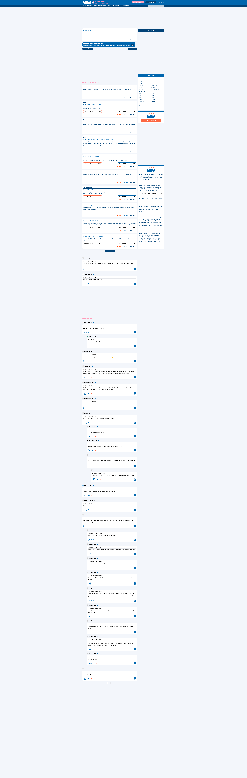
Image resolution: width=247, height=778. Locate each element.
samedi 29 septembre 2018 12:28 (89, 261)
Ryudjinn (91, 544)
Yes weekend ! (87, 187)
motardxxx (87, 515)
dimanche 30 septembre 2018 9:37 (95, 561)
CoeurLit (91, 426)
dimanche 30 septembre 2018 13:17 (99, 473)
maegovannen (87, 382)
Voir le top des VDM (151, 120)
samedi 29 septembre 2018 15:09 (89, 416)
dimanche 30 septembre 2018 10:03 (95, 624)
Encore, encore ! (110, 250)
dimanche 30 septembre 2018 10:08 (95, 639)
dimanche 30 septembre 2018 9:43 (95, 575)
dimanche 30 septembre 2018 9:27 (95, 533)
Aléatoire (89, 5)
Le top (109, 5)
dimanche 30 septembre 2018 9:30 (95, 547)
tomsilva (86, 258)
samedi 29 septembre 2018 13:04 (89, 385)
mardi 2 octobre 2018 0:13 (93, 339)
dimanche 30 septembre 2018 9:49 (95, 591)
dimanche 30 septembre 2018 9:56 (95, 608)
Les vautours (87, 120)
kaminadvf (91, 455)
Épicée (95, 5)
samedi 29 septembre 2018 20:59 (90, 672)
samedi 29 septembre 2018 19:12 (89, 518)
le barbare (86, 485)
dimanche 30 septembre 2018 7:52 (95, 444)
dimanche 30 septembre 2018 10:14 (95, 657)
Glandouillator (87, 398)
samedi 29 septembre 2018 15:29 (89, 489)
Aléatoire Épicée (102, 5)
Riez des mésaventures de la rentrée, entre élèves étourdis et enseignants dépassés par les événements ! (108, 44)
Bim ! (84, 137)
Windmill (86, 274)
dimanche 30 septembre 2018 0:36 (95, 430)
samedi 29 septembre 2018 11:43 (89, 277)
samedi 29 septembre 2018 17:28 (89, 503)
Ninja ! (85, 102)
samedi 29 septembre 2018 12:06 (89, 354)
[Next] (112, 683)
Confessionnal (116, 5)
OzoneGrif (91, 440)
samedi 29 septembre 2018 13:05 (89, 401)
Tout (84, 5)
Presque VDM (125, 5)
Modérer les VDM (151, 2)
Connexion (161, 2)
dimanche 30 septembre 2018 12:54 (95, 458)
